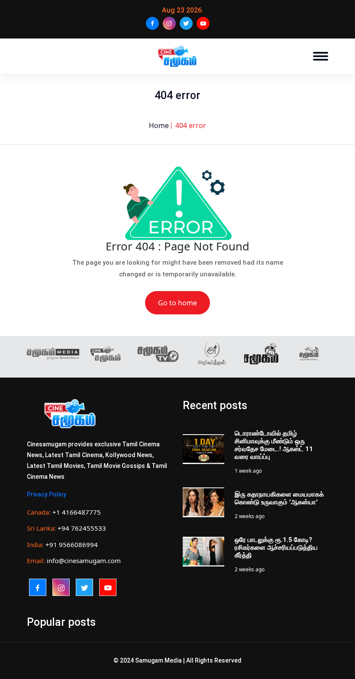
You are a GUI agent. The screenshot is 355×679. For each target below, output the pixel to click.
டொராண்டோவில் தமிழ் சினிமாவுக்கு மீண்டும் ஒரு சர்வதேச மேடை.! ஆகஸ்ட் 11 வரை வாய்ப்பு (274, 445)
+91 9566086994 (71, 544)
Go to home (177, 302)
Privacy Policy (46, 494)
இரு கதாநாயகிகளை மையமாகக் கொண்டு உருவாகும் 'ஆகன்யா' (279, 498)
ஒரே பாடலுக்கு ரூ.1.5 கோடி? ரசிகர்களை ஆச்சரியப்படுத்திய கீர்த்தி (276, 547)
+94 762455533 (82, 528)
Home (159, 125)
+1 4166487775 (76, 512)
